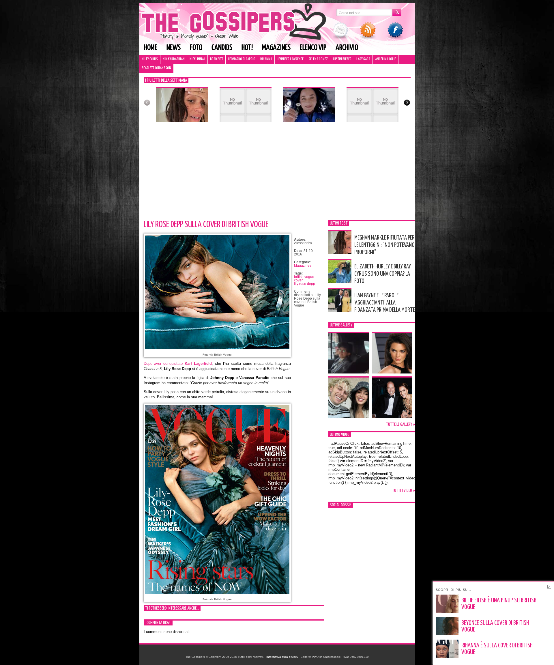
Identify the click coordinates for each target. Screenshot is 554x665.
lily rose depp (304, 283)
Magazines (276, 48)
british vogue (304, 277)
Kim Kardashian (174, 59)
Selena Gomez (317, 59)
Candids (222, 48)
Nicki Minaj (197, 59)
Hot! (247, 48)
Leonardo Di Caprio (241, 59)
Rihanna (266, 59)
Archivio (347, 48)
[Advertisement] (277, 172)
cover (298, 280)
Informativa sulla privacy (282, 656)
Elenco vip (313, 48)
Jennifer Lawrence (290, 59)
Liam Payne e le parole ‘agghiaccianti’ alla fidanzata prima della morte (384, 303)
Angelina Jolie (385, 59)
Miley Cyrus (150, 59)
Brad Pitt (216, 59)
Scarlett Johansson (156, 68)
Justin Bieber (341, 59)
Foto (196, 48)
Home (150, 48)
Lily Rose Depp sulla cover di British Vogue (206, 224)
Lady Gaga (363, 59)
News (173, 48)
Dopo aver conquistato (178, 363)
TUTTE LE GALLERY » (400, 424)
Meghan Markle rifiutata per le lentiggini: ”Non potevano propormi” (384, 245)
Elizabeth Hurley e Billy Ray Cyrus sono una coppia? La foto (382, 274)
